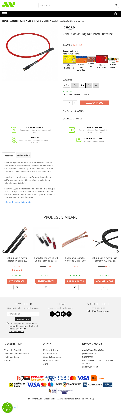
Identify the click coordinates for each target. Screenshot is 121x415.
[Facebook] (52, 314)
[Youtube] (57, 314)
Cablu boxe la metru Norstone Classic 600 (75, 259)
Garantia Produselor (52, 357)
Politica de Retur (50, 353)
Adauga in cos (94, 102)
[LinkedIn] (63, 314)
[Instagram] (69, 314)
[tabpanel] (30, 53)
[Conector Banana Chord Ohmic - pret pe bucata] (46, 240)
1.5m (75, 85)
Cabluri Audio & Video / (39, 20)
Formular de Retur (51, 360)
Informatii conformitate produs (18, 202)
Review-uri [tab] (23, 155)
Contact (7, 360)
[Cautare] (116, 5)
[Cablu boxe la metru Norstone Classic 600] (75, 239)
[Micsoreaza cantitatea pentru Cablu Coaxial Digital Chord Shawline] (65, 102)
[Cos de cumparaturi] (115, 14)
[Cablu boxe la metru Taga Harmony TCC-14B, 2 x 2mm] (104, 240)
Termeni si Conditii (12, 350)
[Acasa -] (17, 5)
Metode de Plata (50, 350)
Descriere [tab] (8, 155)
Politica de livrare (11, 357)
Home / (6, 20)
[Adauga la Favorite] (16, 287)
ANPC (45, 364)
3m (96, 85)
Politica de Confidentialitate (17, 330)
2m (89, 85)
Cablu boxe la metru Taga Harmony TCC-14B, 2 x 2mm (104, 259)
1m (82, 85)
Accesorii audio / (18, 20)
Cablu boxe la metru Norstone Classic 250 (16, 259)
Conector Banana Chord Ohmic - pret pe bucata (46, 259)
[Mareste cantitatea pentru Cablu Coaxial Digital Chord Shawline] (74, 102)
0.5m (66, 85)
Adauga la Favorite (73, 118)
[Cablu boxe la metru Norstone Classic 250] (17, 240)
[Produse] (4, 14)
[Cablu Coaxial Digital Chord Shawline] (30, 53)
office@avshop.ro (99, 311)
